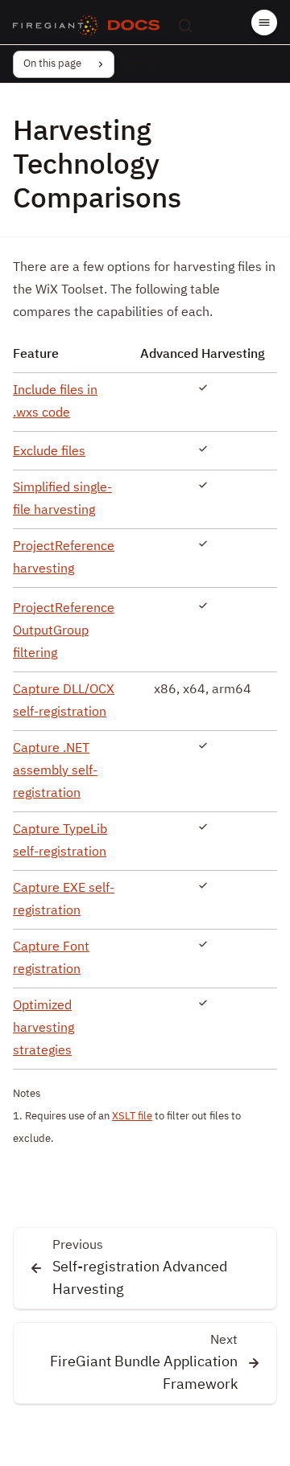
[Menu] (264, 22)
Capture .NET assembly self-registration (55, 771)
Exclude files (49, 452)
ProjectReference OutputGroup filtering (63, 631)
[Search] (185, 26)
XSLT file (132, 1116)
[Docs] (134, 25)
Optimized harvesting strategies (43, 1028)
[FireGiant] (55, 25)
